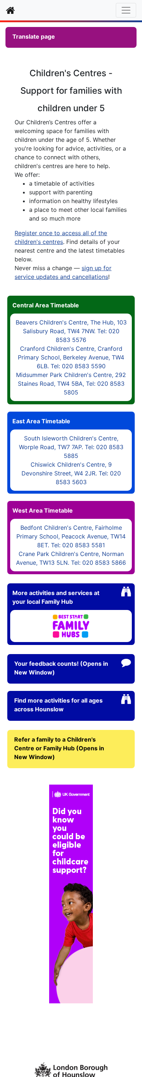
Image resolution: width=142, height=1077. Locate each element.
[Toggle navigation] (126, 10)
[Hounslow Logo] (71, 1069)
